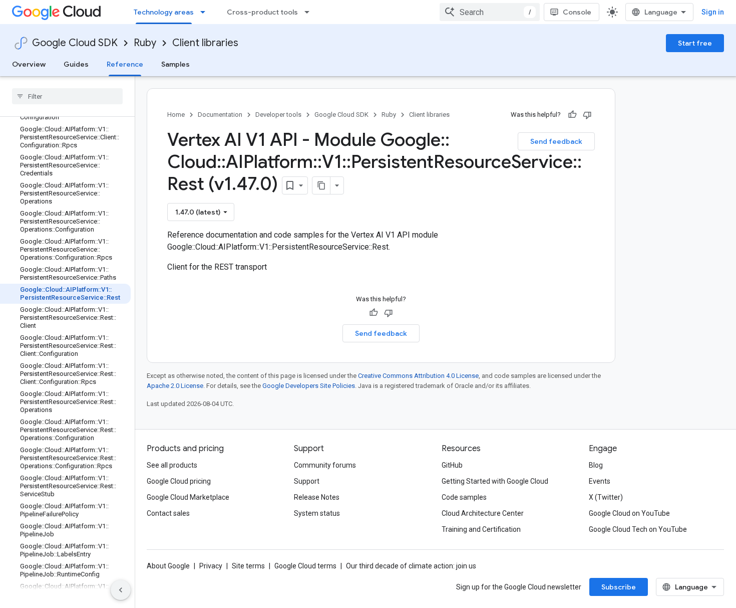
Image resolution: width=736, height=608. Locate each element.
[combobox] (490, 12)
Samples (175, 64)
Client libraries (205, 43)
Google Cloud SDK (75, 43)
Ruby (145, 43)
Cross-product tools (262, 12)
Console (577, 12)
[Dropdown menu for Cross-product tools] (310, 12)
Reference (125, 64)
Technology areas (164, 12)
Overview (29, 64)
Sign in (712, 12)
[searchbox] (67, 96)
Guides (76, 64)
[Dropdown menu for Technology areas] (206, 12)
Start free (695, 43)
